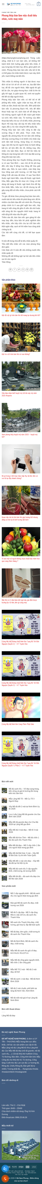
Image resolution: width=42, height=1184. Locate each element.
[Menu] (3, 4)
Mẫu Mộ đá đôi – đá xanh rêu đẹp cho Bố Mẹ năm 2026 (24, 877)
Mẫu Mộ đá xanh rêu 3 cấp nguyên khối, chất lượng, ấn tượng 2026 (23, 870)
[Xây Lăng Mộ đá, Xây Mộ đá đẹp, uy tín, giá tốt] (20, 4)
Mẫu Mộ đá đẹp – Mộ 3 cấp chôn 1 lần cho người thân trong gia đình (24, 846)
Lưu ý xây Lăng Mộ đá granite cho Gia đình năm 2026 (24, 815)
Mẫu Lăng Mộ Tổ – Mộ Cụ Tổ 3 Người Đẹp (21, 800)
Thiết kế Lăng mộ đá (15, 1171)
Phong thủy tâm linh (9, 12)
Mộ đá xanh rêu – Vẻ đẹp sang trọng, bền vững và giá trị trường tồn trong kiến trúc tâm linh (24, 791)
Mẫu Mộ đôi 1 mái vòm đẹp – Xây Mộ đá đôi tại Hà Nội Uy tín (24, 862)
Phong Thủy (30, 1171)
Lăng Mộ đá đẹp (8, 1016)
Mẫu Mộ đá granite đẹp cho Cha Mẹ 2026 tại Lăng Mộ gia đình (23, 823)
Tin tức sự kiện (21, 1174)
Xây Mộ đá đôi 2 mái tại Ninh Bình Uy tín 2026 (24, 808)
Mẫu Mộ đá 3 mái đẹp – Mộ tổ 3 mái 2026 (23, 831)
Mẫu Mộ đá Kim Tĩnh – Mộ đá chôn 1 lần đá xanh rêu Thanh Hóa (24, 839)
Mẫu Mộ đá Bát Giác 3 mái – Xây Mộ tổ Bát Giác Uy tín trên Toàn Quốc (24, 854)
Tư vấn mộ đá (30, 1173)
